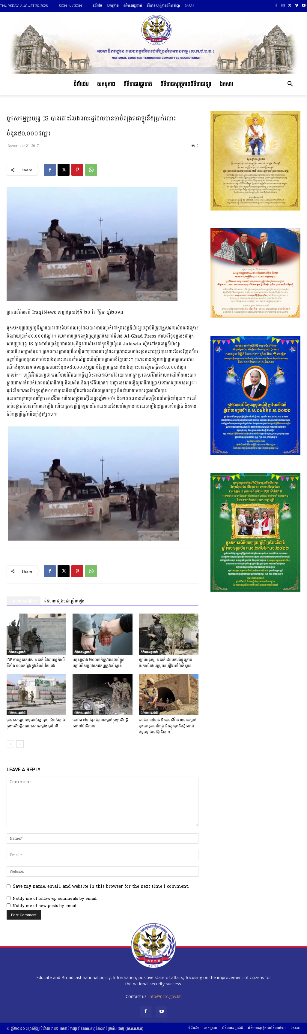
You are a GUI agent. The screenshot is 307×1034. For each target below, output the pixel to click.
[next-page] (20, 744)
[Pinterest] (77, 170)
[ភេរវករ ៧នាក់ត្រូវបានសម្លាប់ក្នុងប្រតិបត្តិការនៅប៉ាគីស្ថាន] (102, 694)
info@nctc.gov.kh (165, 996)
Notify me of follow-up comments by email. (55, 898)
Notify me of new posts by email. (45, 905)
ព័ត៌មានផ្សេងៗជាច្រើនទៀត (64, 601)
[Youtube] (303, 5)
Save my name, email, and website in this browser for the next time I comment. (101, 886)
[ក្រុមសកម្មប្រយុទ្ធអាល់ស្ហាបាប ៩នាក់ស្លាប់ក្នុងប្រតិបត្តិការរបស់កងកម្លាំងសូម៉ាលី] (36, 694)
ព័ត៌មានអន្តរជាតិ (16, 652)
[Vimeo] (296, 5)
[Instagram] (283, 5)
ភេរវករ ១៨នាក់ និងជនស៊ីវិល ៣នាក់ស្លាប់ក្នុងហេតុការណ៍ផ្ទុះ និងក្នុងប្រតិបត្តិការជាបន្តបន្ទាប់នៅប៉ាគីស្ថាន (167, 726)
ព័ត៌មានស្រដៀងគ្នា (23, 601)
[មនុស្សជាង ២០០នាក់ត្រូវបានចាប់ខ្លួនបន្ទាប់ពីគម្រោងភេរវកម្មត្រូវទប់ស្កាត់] (102, 634)
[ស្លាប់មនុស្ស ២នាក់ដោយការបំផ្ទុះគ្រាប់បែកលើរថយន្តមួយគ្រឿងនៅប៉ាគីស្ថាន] (168, 634)
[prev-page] (10, 744)
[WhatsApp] (91, 170)
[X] (290, 5)
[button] (290, 84)
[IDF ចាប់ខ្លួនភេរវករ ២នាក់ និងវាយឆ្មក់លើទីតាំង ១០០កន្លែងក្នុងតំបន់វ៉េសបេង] (36, 634)
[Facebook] (276, 5)
